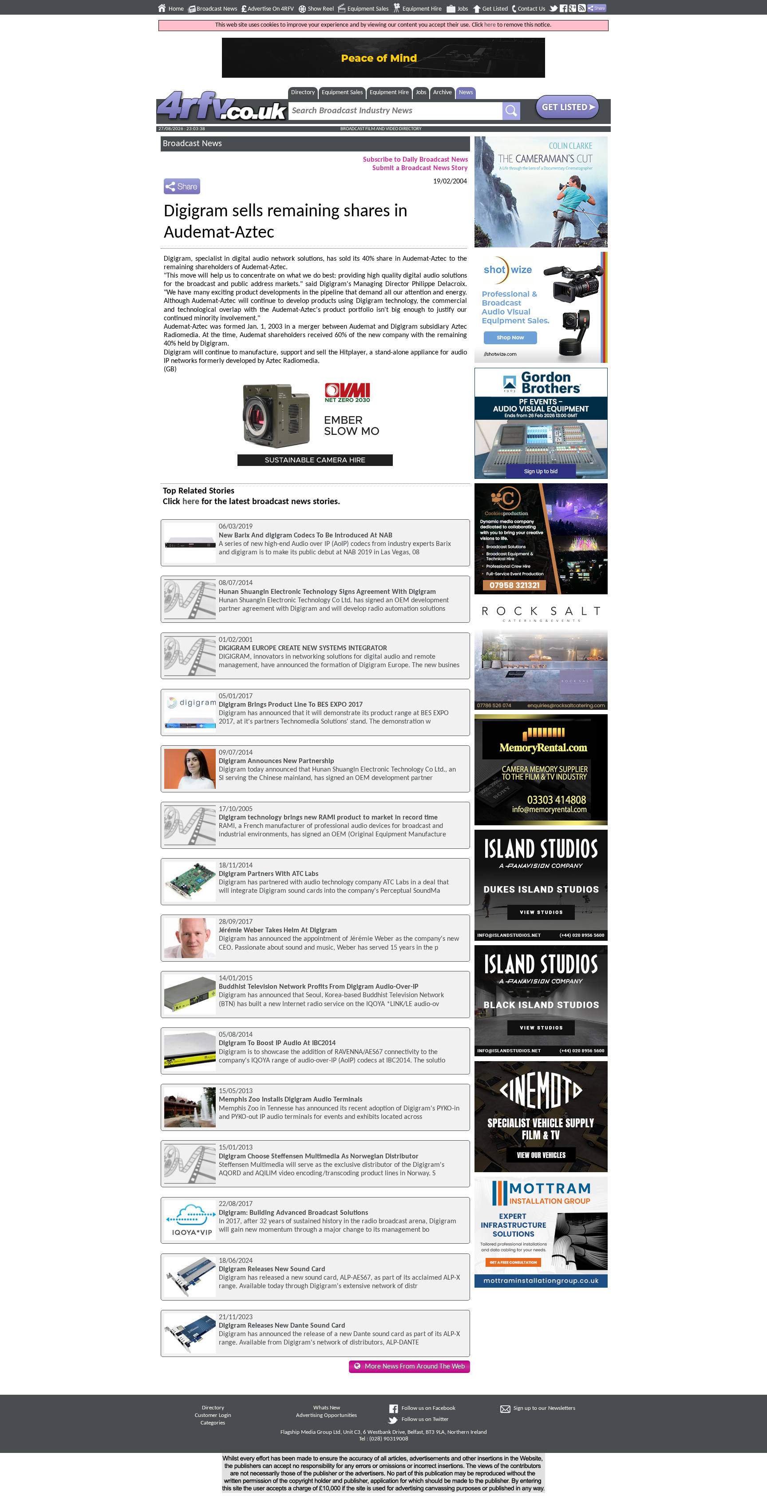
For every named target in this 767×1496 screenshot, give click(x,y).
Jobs (463, 9)
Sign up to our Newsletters (544, 1408)
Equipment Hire (422, 9)
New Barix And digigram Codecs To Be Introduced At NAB (305, 535)
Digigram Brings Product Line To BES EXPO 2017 (292, 704)
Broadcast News (217, 9)
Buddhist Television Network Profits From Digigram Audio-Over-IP (319, 987)
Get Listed (495, 9)
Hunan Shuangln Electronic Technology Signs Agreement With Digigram (327, 592)
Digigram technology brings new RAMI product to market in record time (328, 817)
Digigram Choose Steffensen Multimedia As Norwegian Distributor (319, 1156)
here (490, 25)
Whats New (326, 1408)
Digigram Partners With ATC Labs (268, 874)
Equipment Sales (368, 9)
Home (176, 9)
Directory (303, 92)
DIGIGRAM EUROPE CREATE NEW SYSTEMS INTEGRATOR (303, 648)
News (466, 92)
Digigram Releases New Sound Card (272, 1269)
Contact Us (531, 9)
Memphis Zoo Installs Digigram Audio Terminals (290, 1099)
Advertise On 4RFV (271, 9)
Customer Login (213, 1415)
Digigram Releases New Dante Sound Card (282, 1325)
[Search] (511, 111)
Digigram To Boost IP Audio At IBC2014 (277, 1043)
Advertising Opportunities (326, 1415)
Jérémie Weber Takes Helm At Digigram (278, 930)
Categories (213, 1423)
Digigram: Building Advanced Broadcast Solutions (293, 1213)
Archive (442, 92)
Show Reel (321, 9)
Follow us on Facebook (428, 1408)
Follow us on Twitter (425, 1419)
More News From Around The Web (415, 1366)
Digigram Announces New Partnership (276, 761)
